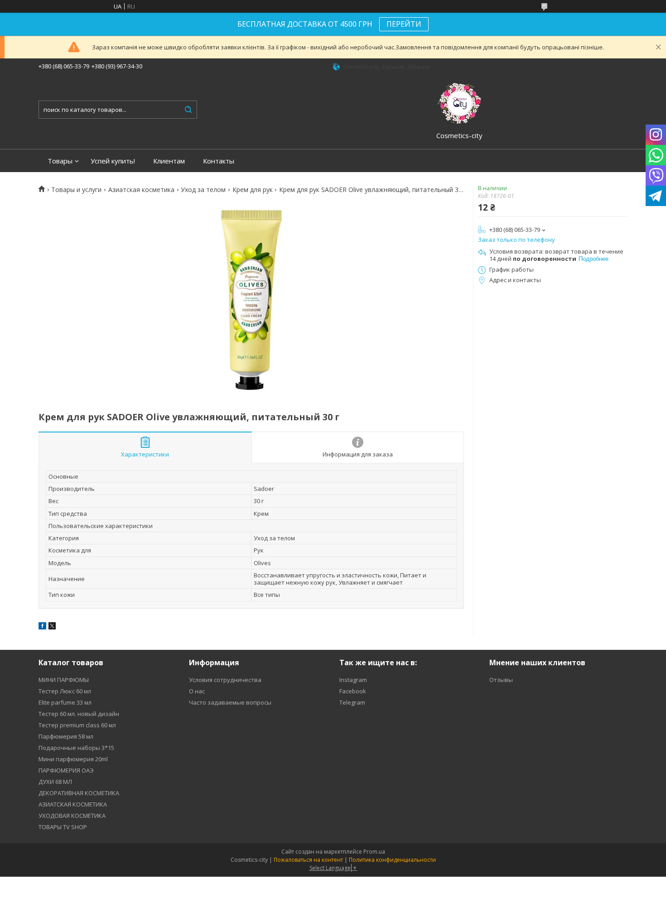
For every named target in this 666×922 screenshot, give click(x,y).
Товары (60, 161)
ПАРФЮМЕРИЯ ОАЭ (66, 770)
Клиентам (169, 161)
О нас (197, 691)
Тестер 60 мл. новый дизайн (79, 714)
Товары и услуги (76, 190)
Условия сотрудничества (225, 680)
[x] (52, 627)
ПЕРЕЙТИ (403, 24)
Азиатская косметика (141, 190)
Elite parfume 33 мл (65, 702)
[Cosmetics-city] (459, 102)
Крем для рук (252, 190)
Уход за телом (203, 190)
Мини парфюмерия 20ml (73, 759)
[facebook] (42, 627)
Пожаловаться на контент (308, 860)
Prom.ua (374, 851)
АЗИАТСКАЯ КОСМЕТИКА (73, 804)
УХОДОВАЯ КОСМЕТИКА (72, 816)
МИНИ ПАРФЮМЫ (64, 680)
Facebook (352, 691)
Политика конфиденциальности (392, 860)
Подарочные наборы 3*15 (76, 748)
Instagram (353, 680)
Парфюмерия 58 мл (66, 736)
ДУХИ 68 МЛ (55, 782)
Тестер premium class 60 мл (77, 725)
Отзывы (501, 680)
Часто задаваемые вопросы (230, 702)
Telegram (352, 702)
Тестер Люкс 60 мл (65, 691)
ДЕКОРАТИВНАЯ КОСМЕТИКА (79, 793)
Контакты (218, 161)
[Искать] (188, 110)
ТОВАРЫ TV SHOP (63, 827)
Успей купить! (113, 161)
